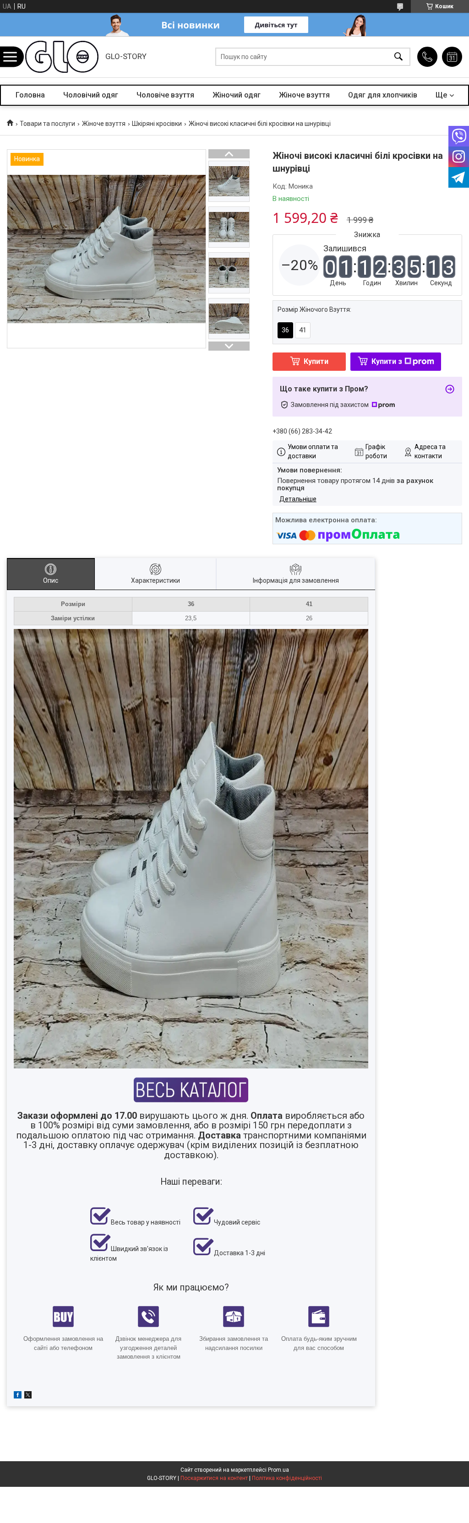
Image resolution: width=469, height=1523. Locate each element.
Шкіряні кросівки (157, 123)
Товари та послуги (47, 123)
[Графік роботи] (452, 57)
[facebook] (18, 1396)
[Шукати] (398, 57)
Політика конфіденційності (287, 1478)
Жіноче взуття (304, 95)
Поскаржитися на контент (214, 1478)
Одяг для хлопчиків (382, 95)
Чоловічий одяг (90, 95)
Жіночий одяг (237, 95)
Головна (30, 95)
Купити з (386, 361)
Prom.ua (278, 1470)
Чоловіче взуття (165, 95)
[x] (28, 1396)
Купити (316, 361)
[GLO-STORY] (61, 57)
